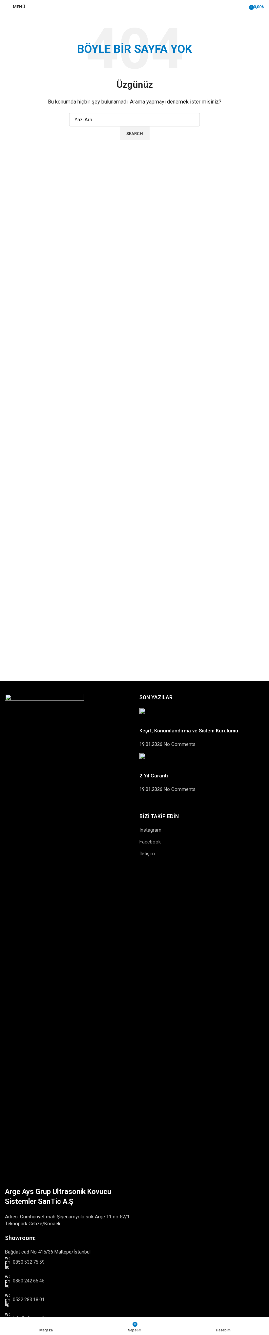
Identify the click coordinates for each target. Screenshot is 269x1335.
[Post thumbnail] (151, 717)
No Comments (180, 744)
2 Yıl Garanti (153, 776)
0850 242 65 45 (29, 1280)
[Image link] (44, 940)
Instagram (150, 830)
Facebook (150, 842)
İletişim (147, 854)
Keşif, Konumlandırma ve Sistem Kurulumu (188, 731)
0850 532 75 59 (29, 1262)
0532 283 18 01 (29, 1299)
